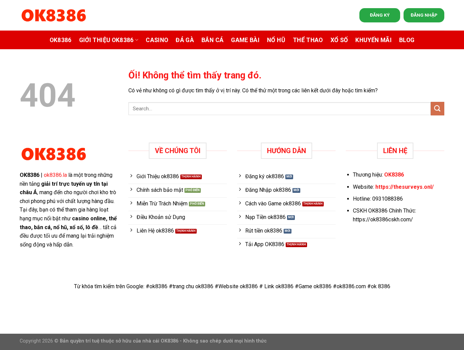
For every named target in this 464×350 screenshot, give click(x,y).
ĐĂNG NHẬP (424, 15)
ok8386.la (55, 175)
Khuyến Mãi (373, 40)
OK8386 (61, 40)
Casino (157, 40)
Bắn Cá (212, 40)
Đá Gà (185, 40)
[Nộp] (437, 108)
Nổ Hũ (276, 40)
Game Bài (245, 40)
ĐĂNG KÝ (380, 15)
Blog (406, 40)
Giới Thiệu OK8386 (106, 40)
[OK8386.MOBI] (54, 15)
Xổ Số (339, 40)
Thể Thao (308, 40)
